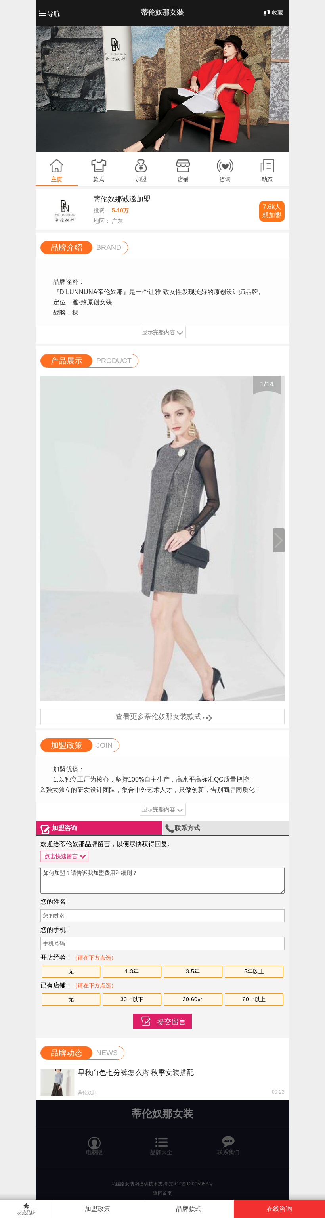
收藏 (277, 13)
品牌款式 (188, 1208)
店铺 (183, 179)
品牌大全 (161, 1142)
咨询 (225, 179)
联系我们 (228, 1142)
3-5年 (193, 971)
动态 (267, 179)
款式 (98, 179)
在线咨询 (279, 1208)
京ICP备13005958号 (191, 1184)
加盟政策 (97, 1208)
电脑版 (94, 1142)
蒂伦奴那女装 (162, 12)
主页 (56, 179)
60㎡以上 (254, 999)
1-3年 (132, 971)
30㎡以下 (131, 999)
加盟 (141, 179)
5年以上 (254, 971)
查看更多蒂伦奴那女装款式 (162, 716)
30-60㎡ (193, 999)
